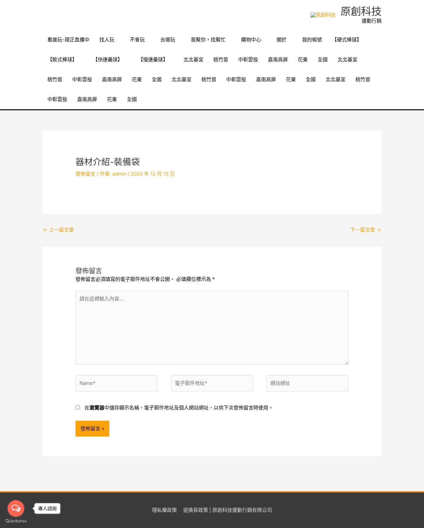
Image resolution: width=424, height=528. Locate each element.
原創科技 (361, 11)
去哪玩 (167, 39)
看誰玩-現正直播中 (68, 39)
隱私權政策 (164, 510)
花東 (303, 59)
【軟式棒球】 (62, 59)
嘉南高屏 (278, 59)
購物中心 (251, 39)
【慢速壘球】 (153, 59)
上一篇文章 (58, 230)
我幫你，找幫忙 (208, 39)
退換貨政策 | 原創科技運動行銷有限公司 (227, 510)
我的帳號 (312, 39)
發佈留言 (85, 174)
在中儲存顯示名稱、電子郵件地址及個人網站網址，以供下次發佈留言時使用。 (178, 407)
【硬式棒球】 (347, 39)
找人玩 (106, 39)
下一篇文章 (365, 230)
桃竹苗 (220, 59)
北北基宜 (193, 59)
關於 (282, 39)
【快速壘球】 (108, 59)
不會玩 (137, 39)
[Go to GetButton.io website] (15, 521)
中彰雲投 (248, 59)
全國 (323, 59)
